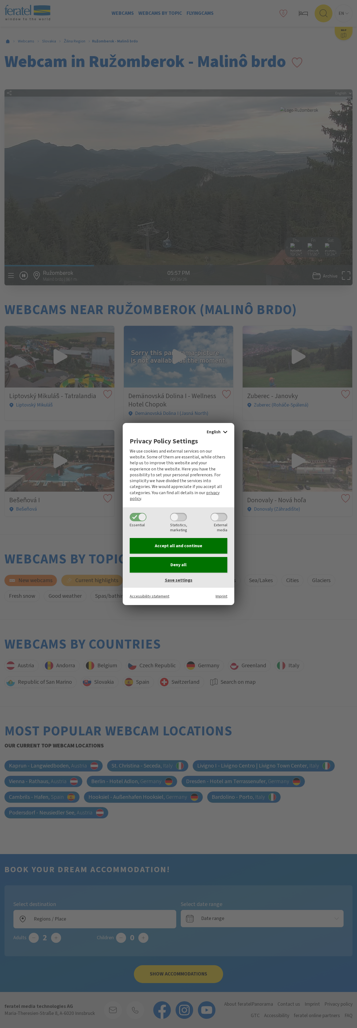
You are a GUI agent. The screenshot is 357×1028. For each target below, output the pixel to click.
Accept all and (178, 546)
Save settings (178, 580)
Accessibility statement (149, 596)
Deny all (178, 565)
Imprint (221, 596)
